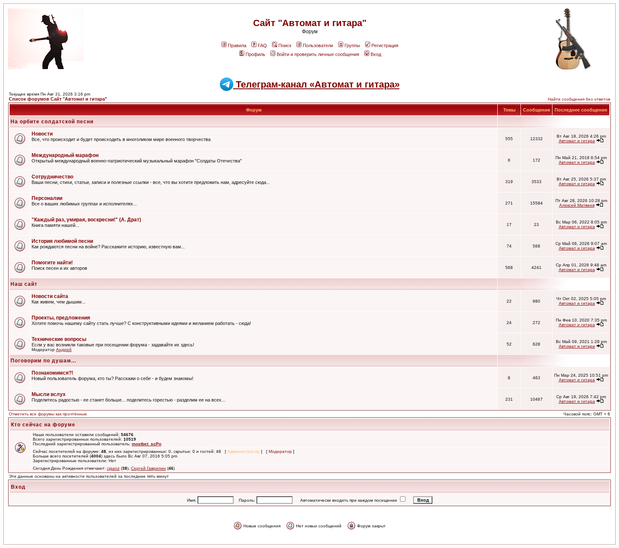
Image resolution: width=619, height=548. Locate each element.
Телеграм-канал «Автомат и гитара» (316, 84)
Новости (42, 134)
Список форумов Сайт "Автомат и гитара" (58, 98)
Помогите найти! (52, 263)
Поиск (284, 45)
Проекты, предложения (61, 318)
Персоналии (47, 198)
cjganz (113, 468)
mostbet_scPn (146, 444)
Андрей (64, 349)
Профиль (255, 54)
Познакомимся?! (52, 373)
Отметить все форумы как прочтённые (48, 414)
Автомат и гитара (577, 140)
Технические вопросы (59, 339)
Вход (376, 54)
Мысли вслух (49, 394)
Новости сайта (50, 296)
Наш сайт (24, 284)
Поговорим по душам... (43, 361)
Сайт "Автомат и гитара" (309, 23)
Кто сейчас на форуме (43, 425)
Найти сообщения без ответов (579, 99)
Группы (352, 45)
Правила (237, 45)
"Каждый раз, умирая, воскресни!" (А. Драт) (86, 220)
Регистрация (384, 45)
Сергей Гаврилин (148, 468)
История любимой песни (62, 241)
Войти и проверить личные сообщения (318, 54)
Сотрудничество (52, 177)
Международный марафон (65, 155)
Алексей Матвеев (577, 205)
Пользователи (318, 45)
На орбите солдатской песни (52, 122)
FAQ (262, 45)
